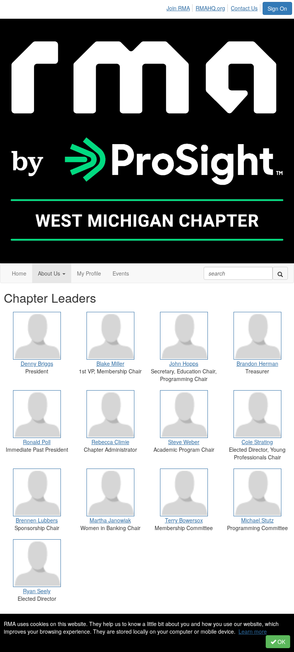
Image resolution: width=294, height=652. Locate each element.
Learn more (252, 631)
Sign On (277, 8)
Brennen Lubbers (37, 520)
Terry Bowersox (184, 520)
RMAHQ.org (210, 8)
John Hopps (183, 363)
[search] (280, 273)
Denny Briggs (37, 363)
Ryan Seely (37, 591)
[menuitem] (180, 7)
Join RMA (178, 8)
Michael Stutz (257, 520)
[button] (51, 273)
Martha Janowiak (110, 520)
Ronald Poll (37, 442)
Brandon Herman (257, 363)
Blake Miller (110, 363)
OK (280, 642)
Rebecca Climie (110, 442)
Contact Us (244, 8)
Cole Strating (257, 442)
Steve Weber (183, 442)
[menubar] (214, 7)
